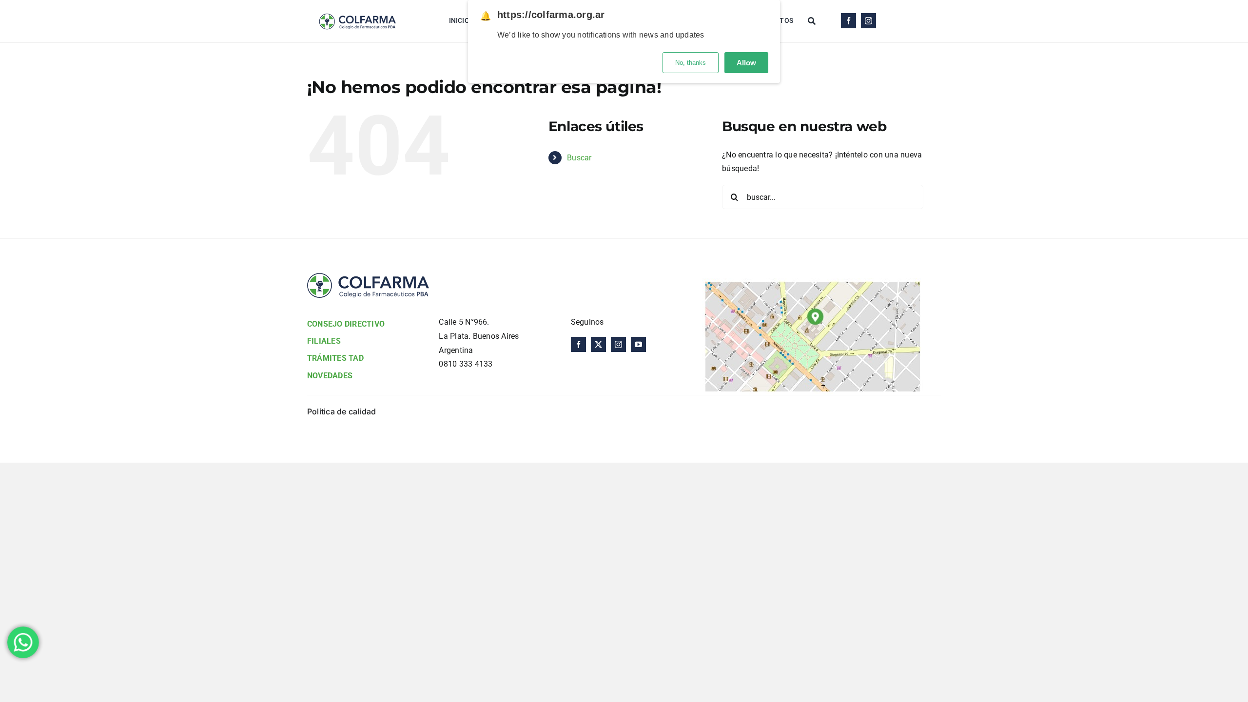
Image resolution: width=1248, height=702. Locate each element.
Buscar (579, 157)
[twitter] (598, 344)
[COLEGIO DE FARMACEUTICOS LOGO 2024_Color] (357, 8)
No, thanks (690, 62)
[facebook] (848, 20)
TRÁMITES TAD (335, 358)
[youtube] (638, 344)
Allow (746, 62)
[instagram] (868, 20)
